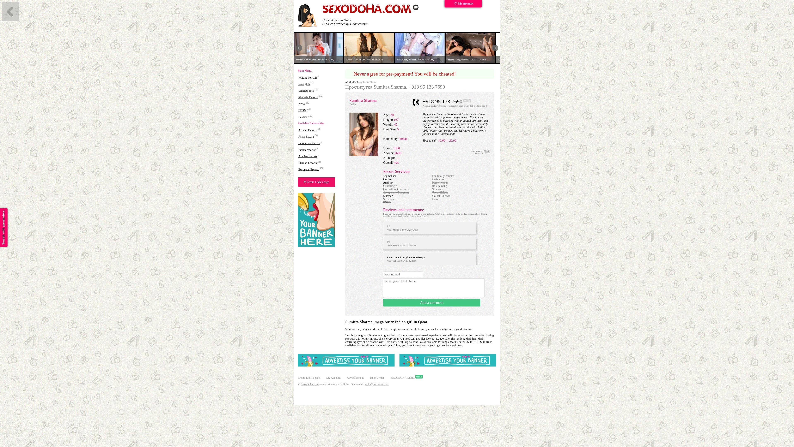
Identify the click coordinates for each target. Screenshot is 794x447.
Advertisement (355, 377)
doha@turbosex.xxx (377, 384)
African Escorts (307, 130)
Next (495, 48)
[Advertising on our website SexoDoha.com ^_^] (346, 365)
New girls (304, 84)
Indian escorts (306, 149)
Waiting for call (307, 77)
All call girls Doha (353, 82)
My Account (465, 3)
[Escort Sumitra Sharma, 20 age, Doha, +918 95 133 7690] (363, 155)
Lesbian (302, 117)
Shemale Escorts (308, 97)
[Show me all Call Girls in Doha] (370, 12)
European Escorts (308, 169)
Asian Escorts (306, 136)
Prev (299, 48)
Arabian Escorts (307, 156)
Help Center (377, 377)
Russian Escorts (307, 163)
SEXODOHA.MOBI (403, 377)
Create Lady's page (317, 182)
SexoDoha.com (310, 384)
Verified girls (306, 90)
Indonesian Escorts (309, 143)
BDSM (302, 110)
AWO (301, 103)
